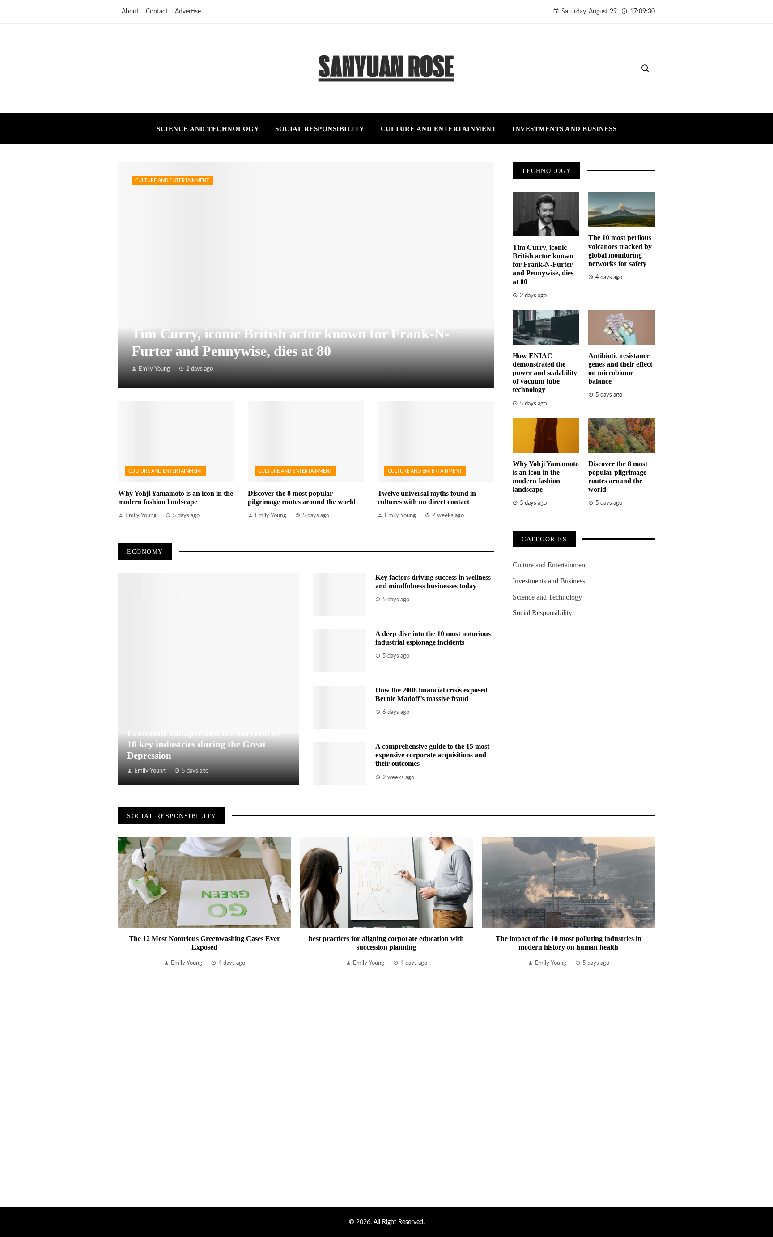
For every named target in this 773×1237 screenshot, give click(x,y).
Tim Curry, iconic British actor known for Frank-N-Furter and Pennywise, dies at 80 (543, 265)
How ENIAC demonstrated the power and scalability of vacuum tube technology (545, 373)
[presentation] (125, 1011)
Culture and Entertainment (172, 180)
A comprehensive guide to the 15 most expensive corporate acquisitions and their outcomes (432, 755)
